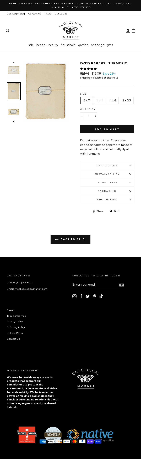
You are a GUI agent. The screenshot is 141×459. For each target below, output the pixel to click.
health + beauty (47, 45)
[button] (88, 69)
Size (83, 93)
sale (31, 45)
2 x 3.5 (126, 100)
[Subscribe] (121, 285)
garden (83, 45)
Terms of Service (16, 315)
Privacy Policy (15, 321)
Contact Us (34, 13)
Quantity (88, 109)
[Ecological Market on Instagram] (74, 296)
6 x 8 (100, 100)
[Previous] (14, 63)
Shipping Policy (16, 327)
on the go (97, 45)
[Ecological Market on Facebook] (81, 296)
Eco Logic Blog (16, 13)
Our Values (61, 13)
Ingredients (107, 182)
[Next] (14, 120)
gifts (110, 45)
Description (107, 165)
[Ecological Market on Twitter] (88, 296)
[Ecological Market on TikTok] (101, 296)
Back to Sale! (73, 239)
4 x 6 (113, 100)
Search (11, 310)
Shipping (85, 77)
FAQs (48, 13)
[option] (70, 5)
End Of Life (107, 199)
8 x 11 (86, 100)
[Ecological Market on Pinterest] (95, 296)
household (68, 45)
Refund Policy (15, 333)
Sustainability (107, 174)
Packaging (107, 191)
